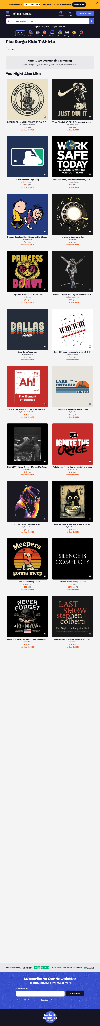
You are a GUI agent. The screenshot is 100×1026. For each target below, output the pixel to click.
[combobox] (47, 21)
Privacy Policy (45, 1000)
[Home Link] (22, 13)
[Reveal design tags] (45, 116)
